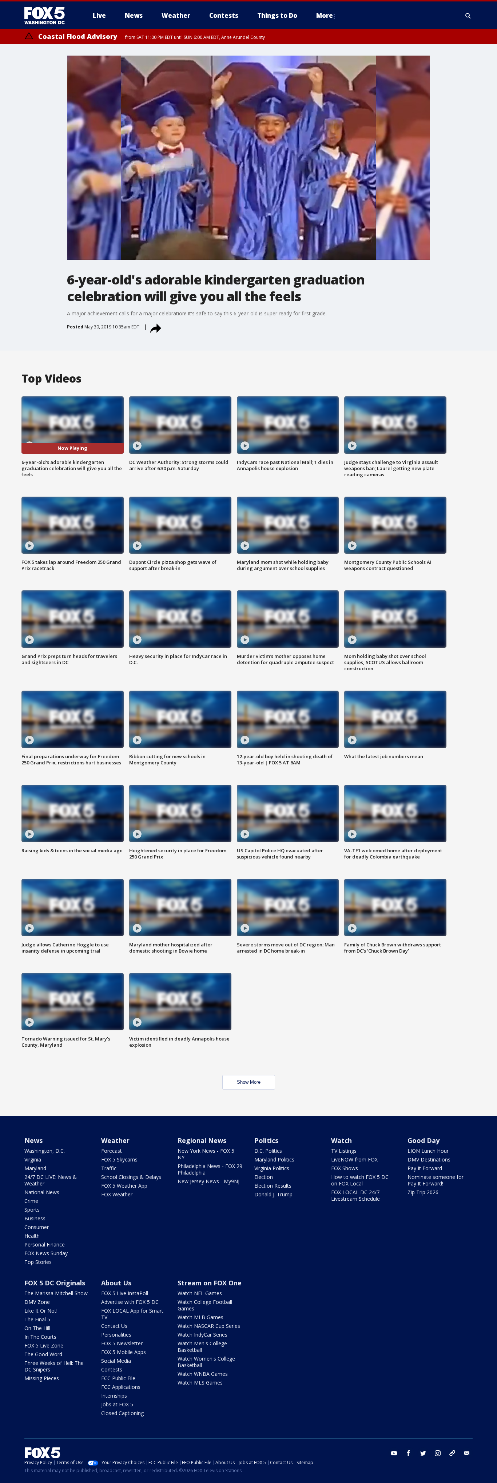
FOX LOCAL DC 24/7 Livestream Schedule (355, 1195)
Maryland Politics (274, 1159)
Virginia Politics (271, 1168)
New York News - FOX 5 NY (206, 1154)
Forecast (111, 1150)
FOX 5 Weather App (124, 1185)
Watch (341, 1140)
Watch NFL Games (200, 1293)
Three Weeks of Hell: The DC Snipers (54, 1366)
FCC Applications (120, 1386)
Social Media (116, 1360)
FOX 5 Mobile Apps (123, 1352)
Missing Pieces (41, 1378)
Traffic (108, 1168)
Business (34, 1218)
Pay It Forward (424, 1168)
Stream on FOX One (210, 1282)
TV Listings (344, 1150)
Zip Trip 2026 (422, 1192)
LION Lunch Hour (428, 1150)
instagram (438, 1453)
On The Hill (37, 1328)
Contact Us (114, 1325)
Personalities (116, 1334)
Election (263, 1176)
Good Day (423, 1140)
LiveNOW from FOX (354, 1159)
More (324, 15)
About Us (116, 1282)
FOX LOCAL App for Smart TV (132, 1314)
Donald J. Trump (273, 1194)
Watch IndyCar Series (202, 1334)
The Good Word (43, 1354)
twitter (423, 1453)
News (33, 1140)
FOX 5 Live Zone (43, 1345)
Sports (32, 1209)
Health (32, 1235)
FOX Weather (116, 1194)
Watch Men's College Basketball (202, 1346)
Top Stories (38, 1261)
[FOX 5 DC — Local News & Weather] (48, 15)
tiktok (452, 1453)
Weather (115, 1140)
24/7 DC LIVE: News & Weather (50, 1180)
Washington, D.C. (44, 1150)
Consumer (36, 1227)
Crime (31, 1200)
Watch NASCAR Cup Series (209, 1325)
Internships (114, 1395)
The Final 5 (37, 1319)
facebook (408, 1453)
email (467, 1453)
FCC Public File (118, 1378)
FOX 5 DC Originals (54, 1282)
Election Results (272, 1185)
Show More (249, 1082)
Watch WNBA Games (203, 1373)
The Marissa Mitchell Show (56, 1293)
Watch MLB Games (200, 1317)
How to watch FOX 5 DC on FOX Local (360, 1180)
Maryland (35, 1168)
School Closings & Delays (131, 1176)
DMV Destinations (428, 1159)
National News (41, 1192)
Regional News (202, 1140)
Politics (266, 1140)
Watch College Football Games (205, 1305)
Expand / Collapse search (468, 15)
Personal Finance (44, 1244)
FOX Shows (344, 1168)
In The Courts (40, 1336)
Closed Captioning (122, 1413)
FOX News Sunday (46, 1253)
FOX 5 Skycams (119, 1159)
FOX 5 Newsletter (122, 1343)
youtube (394, 1453)
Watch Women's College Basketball (206, 1362)
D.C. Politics (268, 1150)
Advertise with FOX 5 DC (130, 1301)
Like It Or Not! (40, 1310)
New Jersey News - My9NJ (208, 1181)
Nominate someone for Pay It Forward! (435, 1180)
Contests (111, 1369)
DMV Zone (37, 1301)
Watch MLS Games (200, 1382)
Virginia (32, 1159)
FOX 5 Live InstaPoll (124, 1293)
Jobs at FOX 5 (117, 1404)
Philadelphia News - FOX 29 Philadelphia (210, 1169)
